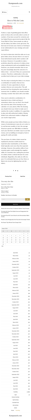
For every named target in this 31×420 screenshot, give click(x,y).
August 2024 (15, 307)
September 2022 (15, 374)
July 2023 (15, 345)
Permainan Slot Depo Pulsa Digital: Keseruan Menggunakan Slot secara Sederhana (14, 212)
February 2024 (15, 325)
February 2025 (15, 290)
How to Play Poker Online (7, 187)
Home (12, 410)
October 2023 (15, 336)
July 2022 (15, 380)
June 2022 (15, 383)
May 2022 (15, 386)
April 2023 (15, 354)
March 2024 (15, 322)
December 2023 (15, 331)
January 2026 (16, 261)
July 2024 (15, 310)
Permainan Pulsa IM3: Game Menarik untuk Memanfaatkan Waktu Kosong (15, 216)
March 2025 (15, 287)
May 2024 (15, 316)
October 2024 (15, 302)
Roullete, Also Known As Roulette (9, 195)
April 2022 (15, 389)
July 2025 (15, 276)
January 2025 (16, 293)
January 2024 (16, 328)
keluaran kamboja (15, 397)
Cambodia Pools (15, 402)
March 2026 (15, 255)
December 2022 (15, 365)
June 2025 (15, 278)
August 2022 (15, 377)
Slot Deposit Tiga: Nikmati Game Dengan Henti (11, 222)
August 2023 (15, 342)
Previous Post (8, 176)
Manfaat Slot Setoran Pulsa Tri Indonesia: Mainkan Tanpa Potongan (15, 208)
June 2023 (15, 348)
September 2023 (15, 339)
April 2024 (15, 319)
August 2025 (15, 273)
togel (15, 394)
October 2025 (15, 267)
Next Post (22, 176)
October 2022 (15, 371)
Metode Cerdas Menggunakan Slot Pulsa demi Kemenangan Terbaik (15, 219)
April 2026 (15, 252)
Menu (5, 12)
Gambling (15, 17)
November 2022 (15, 368)
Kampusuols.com (15, 3)
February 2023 (15, 360)
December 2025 (15, 264)
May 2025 (15, 281)
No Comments (20, 23)
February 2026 (15, 258)
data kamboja (15, 405)
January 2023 (16, 362)
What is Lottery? (5, 191)
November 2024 (15, 299)
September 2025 (15, 270)
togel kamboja (16, 399)
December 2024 (15, 296)
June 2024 (15, 313)
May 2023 (15, 351)
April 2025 (15, 284)
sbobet (15, 407)
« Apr (2, 246)
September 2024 (15, 305)
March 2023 (15, 357)
